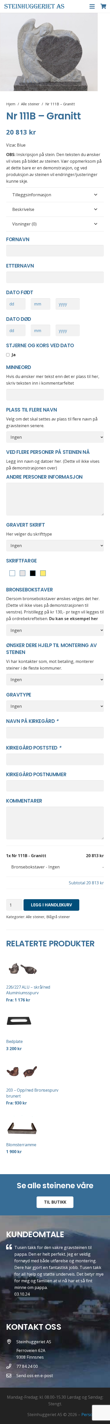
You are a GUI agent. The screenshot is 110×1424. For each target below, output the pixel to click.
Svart (32, 573)
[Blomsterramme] (35, 1126)
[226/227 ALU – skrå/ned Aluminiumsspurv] (35, 968)
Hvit (11, 573)
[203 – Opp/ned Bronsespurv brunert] (35, 1071)
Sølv (21, 573)
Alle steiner (30, 103)
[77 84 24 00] (11, 1366)
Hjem (10, 103)
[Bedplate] (35, 1022)
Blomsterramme (21, 1145)
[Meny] (92, 6)
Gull (42, 573)
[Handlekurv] (103, 6)
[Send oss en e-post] (11, 1375)
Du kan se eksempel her (73, 618)
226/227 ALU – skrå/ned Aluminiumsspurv (28, 990)
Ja (13, 354)
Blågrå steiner (58, 916)
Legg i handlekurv (51, 905)
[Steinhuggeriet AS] (11, 1349)
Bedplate (14, 1041)
